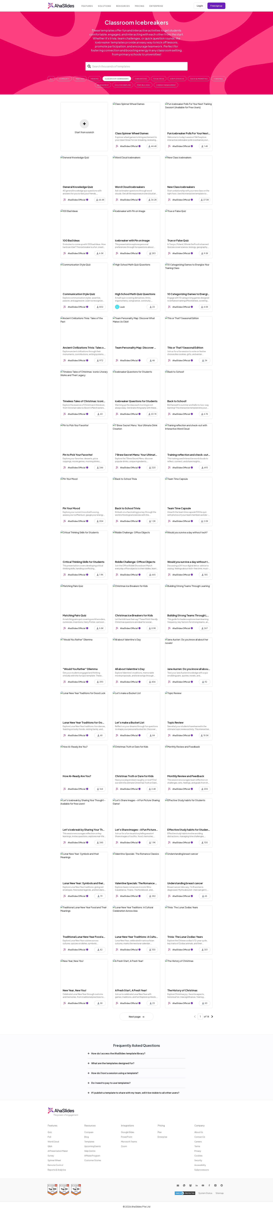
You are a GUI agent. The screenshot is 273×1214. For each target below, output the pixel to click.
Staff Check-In (177, 79)
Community (64, 79)
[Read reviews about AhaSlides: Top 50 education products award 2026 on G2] (64, 1189)
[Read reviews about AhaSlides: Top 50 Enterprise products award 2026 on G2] (76, 1189)
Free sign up (216, 5)
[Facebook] (209, 1185)
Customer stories (92, 1160)
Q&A (50, 1146)
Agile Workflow (123, 85)
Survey (51, 1155)
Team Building (143, 85)
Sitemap (220, 1193)
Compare (88, 1132)
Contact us (199, 1137)
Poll (49, 1137)
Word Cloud (53, 1141)
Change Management (166, 85)
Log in (200, 5)
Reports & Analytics (57, 1169)
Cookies (198, 1155)
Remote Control (55, 1165)
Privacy (197, 1151)
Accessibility (200, 1165)
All (51, 79)
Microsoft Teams (129, 1141)
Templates (89, 1141)
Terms (197, 1146)
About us (198, 1132)
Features (87, 6)
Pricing (139, 6)
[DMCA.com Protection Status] (185, 1193)
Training (95, 79)
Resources (123, 6)
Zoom (124, 1146)
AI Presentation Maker (58, 1151)
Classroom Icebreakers (117, 79)
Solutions (104, 6)
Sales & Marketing (199, 79)
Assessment (103, 85)
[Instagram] (215, 1185)
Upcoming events (92, 1146)
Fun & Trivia (158, 79)
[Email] (178, 1185)
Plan (160, 1132)
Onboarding (141, 79)
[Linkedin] (196, 1185)
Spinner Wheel (54, 1160)
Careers (198, 1141)
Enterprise (156, 6)
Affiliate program (92, 1155)
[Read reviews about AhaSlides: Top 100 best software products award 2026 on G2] (52, 1189)
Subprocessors (201, 1169)
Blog (86, 1137)
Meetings (80, 79)
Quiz (50, 1132)
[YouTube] (203, 1185)
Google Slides (127, 1132)
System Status (205, 1193)
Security (198, 1160)
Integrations (127, 1125)
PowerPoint (126, 1137)
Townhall (218, 79)
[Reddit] (221, 1185)
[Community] (190, 1185)
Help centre (89, 1151)
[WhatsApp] (184, 1185)
